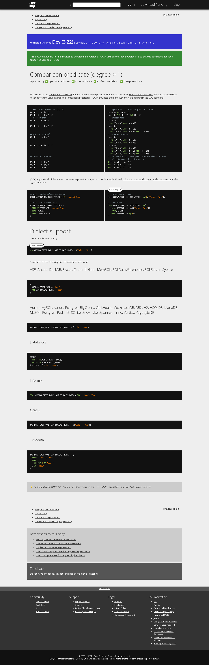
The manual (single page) (164, 608)
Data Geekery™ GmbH (103, 656)
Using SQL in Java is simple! (165, 621)
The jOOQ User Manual (47, 15)
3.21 (86, 42)
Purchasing (119, 605)
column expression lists (135, 179)
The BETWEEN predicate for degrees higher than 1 (63, 551)
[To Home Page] (32, 7)
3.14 (137, 42)
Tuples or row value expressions (53, 547)
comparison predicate (60, 94)
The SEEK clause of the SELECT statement (58, 543)
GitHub (39, 608)
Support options (82, 601)
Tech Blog (40, 605)
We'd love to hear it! (87, 573)
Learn (131, 4)
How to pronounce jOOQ (164, 643)
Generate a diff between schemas (164, 639)
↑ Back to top (104, 588)
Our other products (162, 628)
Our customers (42, 601)
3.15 (130, 42)
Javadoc (157, 618)
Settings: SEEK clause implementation (56, 539)
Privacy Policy (120, 608)
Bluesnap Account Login (85, 611)
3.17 (116, 42)
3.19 (101, 42)
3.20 (94, 42)
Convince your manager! (164, 625)
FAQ (155, 601)
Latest (79, 42)
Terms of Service (121, 611)
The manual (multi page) (164, 611)
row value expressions (141, 94)
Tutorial (157, 605)
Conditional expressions (47, 23)
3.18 (108, 42)
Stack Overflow (42, 611)
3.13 (144, 42)
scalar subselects (162, 179)
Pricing (154, 4)
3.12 (152, 42)
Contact (78, 605)
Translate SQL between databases (164, 633)
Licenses (118, 601)
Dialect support (50, 231)
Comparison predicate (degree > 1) (53, 27)
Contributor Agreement (124, 615)
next (176, 14)
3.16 (123, 42)
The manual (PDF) (161, 615)
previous (168, 14)
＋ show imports (115, 190)
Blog (177, 4)
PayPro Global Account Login (87, 608)
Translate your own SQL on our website (130, 486)
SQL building (41, 19)
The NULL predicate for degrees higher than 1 (60, 555)
